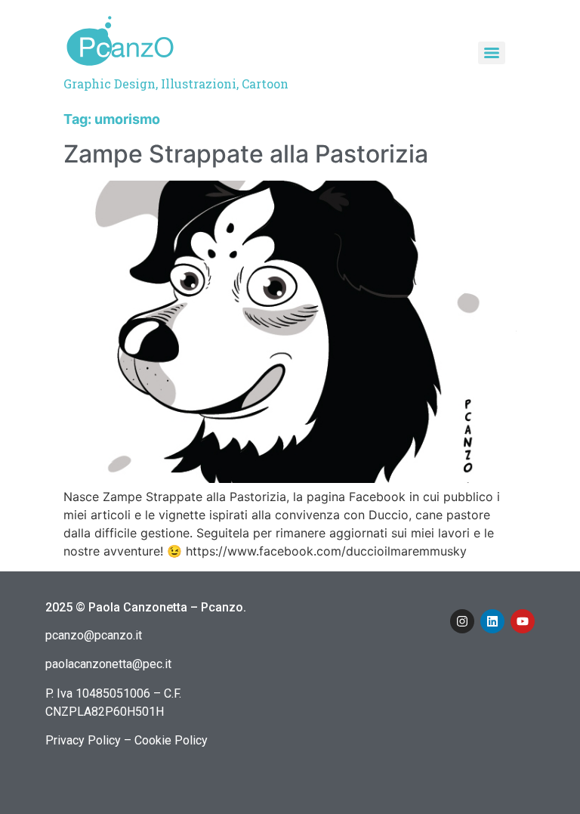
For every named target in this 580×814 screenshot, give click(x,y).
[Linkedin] (492, 621)
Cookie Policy (171, 740)
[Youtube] (523, 621)
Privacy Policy (83, 740)
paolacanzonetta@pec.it (108, 664)
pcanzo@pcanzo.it (93, 635)
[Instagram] (462, 621)
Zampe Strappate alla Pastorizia (245, 154)
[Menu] (491, 53)
